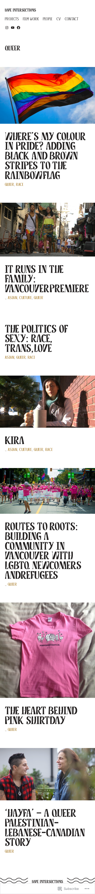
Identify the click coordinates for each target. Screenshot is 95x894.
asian (12, 298)
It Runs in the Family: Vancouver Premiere (47, 278)
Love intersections (20, 10)
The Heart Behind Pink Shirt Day (41, 715)
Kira (14, 440)
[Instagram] (7, 28)
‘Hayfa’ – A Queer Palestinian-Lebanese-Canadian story (45, 827)
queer (9, 184)
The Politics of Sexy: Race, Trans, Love (36, 338)
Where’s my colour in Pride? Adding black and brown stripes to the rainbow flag (45, 156)
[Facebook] (18, 28)
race (20, 184)
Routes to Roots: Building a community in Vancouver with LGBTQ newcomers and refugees (43, 551)
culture (25, 298)
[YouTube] (13, 28)
